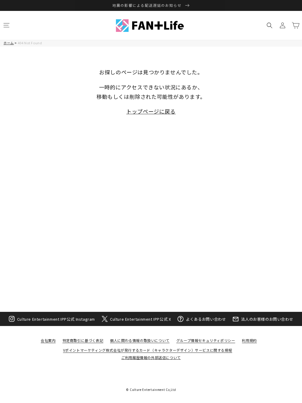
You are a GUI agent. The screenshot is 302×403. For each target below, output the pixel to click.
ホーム (9, 42)
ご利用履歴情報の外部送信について (151, 357)
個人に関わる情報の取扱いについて (140, 340)
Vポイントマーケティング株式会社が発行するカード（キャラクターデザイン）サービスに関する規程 (147, 350)
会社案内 (48, 340)
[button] (6, 25)
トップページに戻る (150, 111)
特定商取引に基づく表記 (83, 340)
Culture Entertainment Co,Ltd (153, 389)
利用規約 (249, 340)
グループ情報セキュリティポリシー (205, 340)
